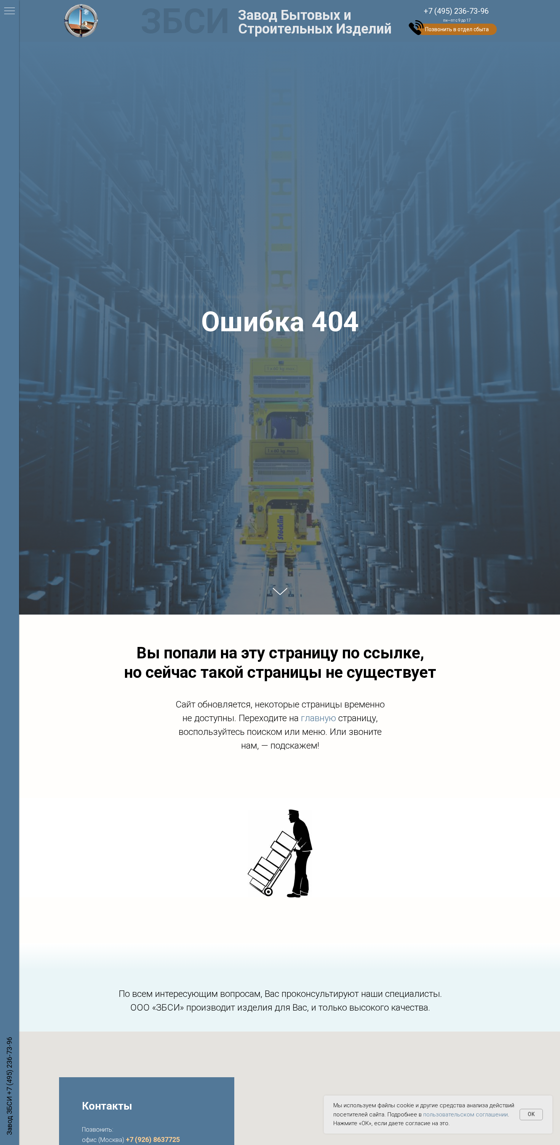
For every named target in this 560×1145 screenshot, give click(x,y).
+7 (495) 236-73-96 (9, 1066)
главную (319, 718)
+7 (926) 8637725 (153, 1139)
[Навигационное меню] (9, 11)
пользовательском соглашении (465, 1114)
